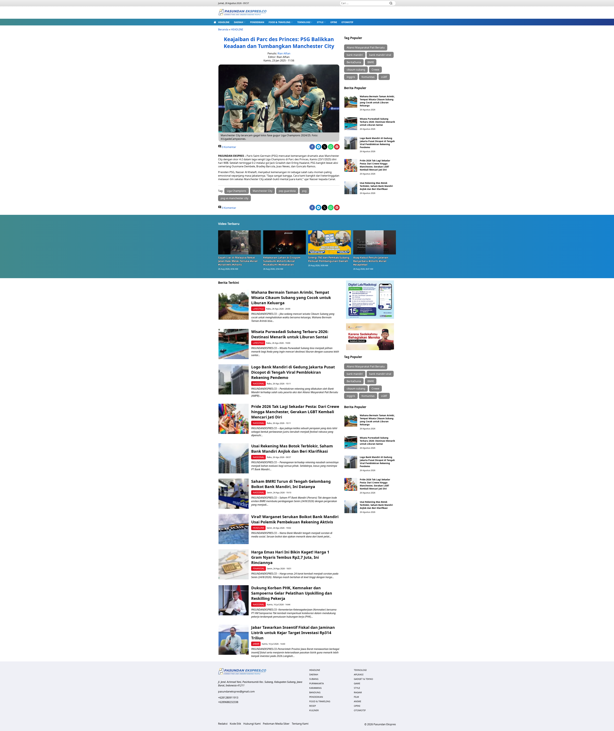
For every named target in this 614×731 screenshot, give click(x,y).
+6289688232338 (228, 702)
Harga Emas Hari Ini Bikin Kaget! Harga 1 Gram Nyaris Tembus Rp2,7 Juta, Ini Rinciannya (290, 557)
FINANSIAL (258, 568)
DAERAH (238, 22)
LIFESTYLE (258, 308)
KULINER (314, 710)
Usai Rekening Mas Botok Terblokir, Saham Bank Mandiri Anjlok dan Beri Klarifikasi (376, 186)
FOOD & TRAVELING (279, 22)
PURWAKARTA (316, 683)
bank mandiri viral (380, 55)
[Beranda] (214, 22)
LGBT (384, 77)
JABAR (256, 643)
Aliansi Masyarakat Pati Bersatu (366, 47)
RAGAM (358, 692)
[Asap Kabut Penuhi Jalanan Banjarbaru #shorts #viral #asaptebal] (374, 242)
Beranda (223, 29)
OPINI (333, 22)
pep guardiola (287, 191)
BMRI (370, 62)
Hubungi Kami (252, 723)
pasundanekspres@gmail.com (236, 691)
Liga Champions (236, 191)
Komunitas (368, 77)
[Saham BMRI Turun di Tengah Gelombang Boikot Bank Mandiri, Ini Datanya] (233, 494)
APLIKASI (358, 674)
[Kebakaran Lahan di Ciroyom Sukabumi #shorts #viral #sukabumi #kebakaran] (284, 242)
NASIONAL (258, 383)
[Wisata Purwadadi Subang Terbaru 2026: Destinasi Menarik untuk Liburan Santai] (350, 123)
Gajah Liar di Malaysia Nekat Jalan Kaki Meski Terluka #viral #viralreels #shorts (237, 261)
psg (304, 191)
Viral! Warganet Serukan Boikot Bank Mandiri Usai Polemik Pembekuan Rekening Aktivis (294, 519)
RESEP (312, 705)
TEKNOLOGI (303, 22)
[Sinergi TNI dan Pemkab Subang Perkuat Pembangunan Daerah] (329, 242)
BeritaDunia (354, 62)
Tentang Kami (300, 723)
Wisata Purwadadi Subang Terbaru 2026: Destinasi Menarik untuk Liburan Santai (377, 121)
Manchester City (262, 191)
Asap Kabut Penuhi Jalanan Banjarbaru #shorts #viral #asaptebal (370, 261)
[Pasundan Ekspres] (242, 12)
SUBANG (313, 678)
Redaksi (223, 723)
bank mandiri (355, 55)
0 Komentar (228, 147)
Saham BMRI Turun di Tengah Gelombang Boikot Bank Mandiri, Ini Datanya (291, 484)
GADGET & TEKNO (363, 678)
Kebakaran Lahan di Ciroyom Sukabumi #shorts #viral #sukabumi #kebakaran (281, 261)
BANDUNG (314, 692)
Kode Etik (235, 723)
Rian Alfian (284, 53)
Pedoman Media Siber (276, 723)
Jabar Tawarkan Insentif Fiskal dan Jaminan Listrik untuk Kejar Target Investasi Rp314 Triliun (293, 632)
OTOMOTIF (347, 22)
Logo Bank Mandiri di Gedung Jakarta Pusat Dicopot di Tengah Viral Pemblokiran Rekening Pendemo (377, 143)
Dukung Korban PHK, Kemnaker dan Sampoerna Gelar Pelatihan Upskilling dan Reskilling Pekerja (291, 593)
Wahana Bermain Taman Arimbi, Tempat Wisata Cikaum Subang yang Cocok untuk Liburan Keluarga (377, 101)
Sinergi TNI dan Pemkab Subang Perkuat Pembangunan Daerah (328, 259)
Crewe (375, 69)
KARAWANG (315, 687)
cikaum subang (356, 69)
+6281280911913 (228, 697)
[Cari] (391, 3)
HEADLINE (223, 22)
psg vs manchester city (234, 198)
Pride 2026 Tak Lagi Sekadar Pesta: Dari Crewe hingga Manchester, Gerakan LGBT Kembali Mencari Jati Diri (375, 165)
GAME (357, 683)
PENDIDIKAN (257, 22)
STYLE (320, 22)
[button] (240, 22)
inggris (351, 77)
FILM (356, 696)
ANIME (357, 701)
